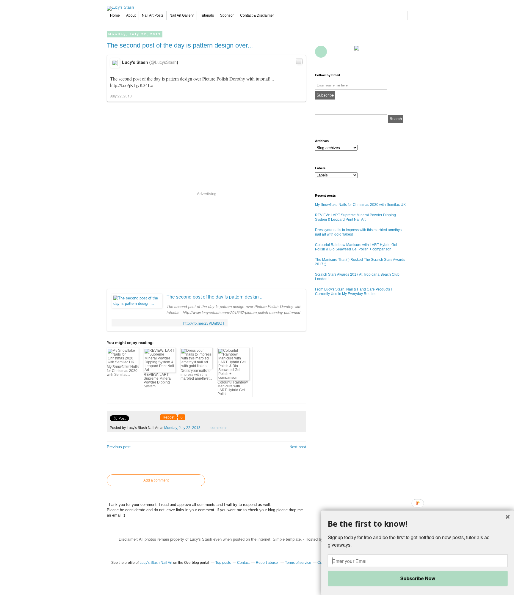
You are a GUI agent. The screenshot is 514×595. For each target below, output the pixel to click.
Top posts (223, 563)
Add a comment (156, 480)
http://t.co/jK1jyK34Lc (131, 85)
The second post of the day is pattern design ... (215, 296)
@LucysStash (164, 62)
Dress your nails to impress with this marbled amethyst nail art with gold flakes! (358, 232)
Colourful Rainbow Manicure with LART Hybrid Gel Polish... (232, 388)
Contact (347, 52)
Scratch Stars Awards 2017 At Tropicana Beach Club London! (357, 276)
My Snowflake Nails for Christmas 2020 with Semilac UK (360, 205)
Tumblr (386, 38)
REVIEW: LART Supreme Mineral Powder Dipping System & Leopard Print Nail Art (355, 217)
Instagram (399, 38)
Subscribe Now (417, 578)
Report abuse (267, 563)
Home (115, 15)
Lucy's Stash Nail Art (156, 563)
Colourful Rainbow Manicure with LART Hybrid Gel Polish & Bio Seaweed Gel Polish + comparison (356, 247)
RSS (334, 52)
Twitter (334, 38)
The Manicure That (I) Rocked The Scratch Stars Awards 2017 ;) (360, 262)
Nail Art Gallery (182, 15)
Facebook (321, 38)
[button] (418, 523)
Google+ (321, 52)
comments (216, 428)
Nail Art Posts (152, 15)
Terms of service (298, 563)
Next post (297, 447)
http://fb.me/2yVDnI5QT (204, 323)
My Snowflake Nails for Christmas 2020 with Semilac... (123, 371)
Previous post (119, 447)
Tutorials (207, 15)
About (131, 15)
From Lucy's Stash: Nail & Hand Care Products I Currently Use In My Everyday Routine (353, 291)
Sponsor (227, 15)
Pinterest (360, 38)
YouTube (373, 38)
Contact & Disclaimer (257, 15)
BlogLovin (347, 38)
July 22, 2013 (121, 95)
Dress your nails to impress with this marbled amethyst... (196, 375)
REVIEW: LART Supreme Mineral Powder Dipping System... (158, 380)
